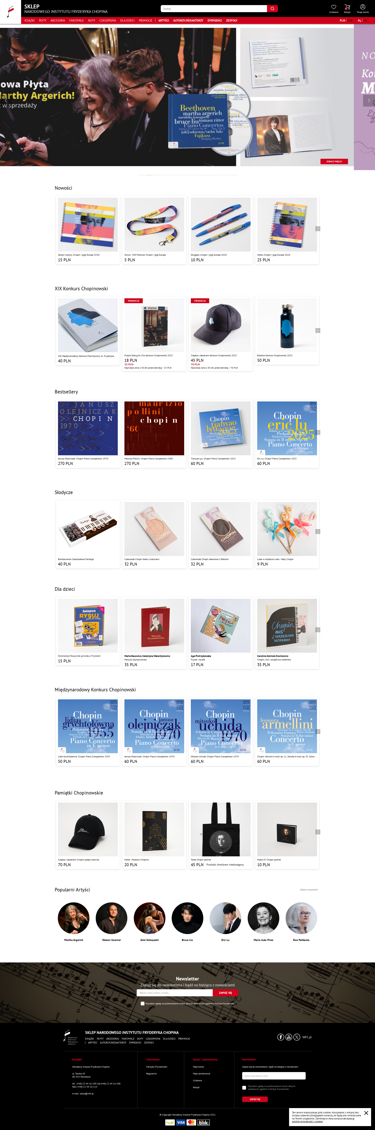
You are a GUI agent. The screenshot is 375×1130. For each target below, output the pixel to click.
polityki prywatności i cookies (307, 1121)
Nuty (91, 20)
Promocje (145, 20)
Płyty (42, 20)
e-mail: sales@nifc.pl (83, 1093)
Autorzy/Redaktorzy (188, 20)
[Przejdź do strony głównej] (10, 12)
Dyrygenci (215, 20)
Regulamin (151, 1073)
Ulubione (197, 1080)
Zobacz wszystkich (309, 889)
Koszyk (196, 1087)
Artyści (163, 20)
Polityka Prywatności (156, 1066)
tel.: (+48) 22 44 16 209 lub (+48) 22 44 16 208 (96, 1083)
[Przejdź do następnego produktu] (317, 228)
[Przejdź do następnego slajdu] (369, 100)
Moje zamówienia (201, 1073)
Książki (30, 20)
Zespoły (232, 20)
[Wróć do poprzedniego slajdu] (6, 100)
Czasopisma (107, 20)
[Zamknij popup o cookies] (366, 1113)
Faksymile (76, 20)
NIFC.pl (307, 1037)
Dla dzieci (127, 20)
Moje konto (198, 1066)
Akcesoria (58, 20)
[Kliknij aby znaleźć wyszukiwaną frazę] (272, 8)
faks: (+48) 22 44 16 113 (84, 1086)
